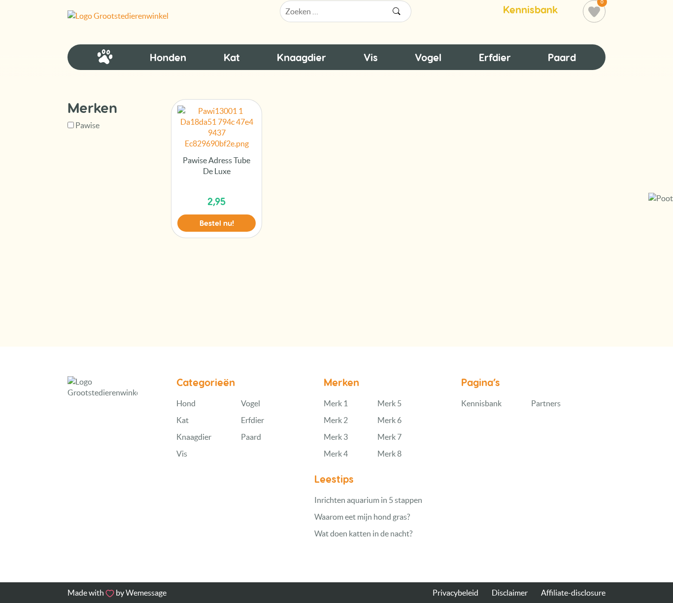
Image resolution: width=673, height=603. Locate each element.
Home (105, 57)
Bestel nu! (217, 222)
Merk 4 (336, 453)
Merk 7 (389, 436)
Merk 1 (336, 403)
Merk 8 (389, 453)
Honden (168, 57)
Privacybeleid (455, 592)
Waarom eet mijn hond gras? (362, 516)
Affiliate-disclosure (573, 592)
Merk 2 (336, 420)
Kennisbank (530, 9)
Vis (371, 57)
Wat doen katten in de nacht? (363, 533)
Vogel (428, 57)
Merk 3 (336, 436)
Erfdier (495, 57)
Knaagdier (301, 57)
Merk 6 (389, 420)
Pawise (87, 125)
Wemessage (146, 592)
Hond (186, 403)
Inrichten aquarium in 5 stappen (368, 500)
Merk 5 (389, 403)
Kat (232, 57)
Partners (546, 403)
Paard (562, 57)
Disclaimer (510, 592)
